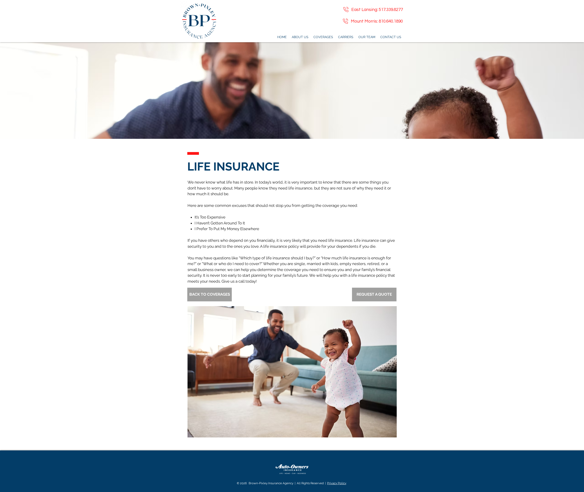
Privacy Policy (336, 483)
